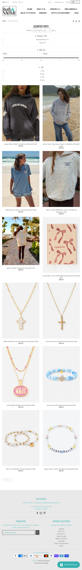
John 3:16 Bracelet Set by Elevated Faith (20, 469)
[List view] (55, 30)
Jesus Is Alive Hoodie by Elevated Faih (21, 268)
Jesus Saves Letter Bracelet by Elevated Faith (61, 469)
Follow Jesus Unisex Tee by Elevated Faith (20, 210)
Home (4, 21)
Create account (59, 2)
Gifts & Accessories (60, 13)
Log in (49, 2)
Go (37, 532)
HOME (29, 9)
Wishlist (68, 2)
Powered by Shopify (41, 563)
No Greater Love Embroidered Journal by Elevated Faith (61, 277)
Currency (15, 2)
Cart (76, 2)
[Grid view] (53, 30)
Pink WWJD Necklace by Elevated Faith (21, 405)
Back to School (28, 13)
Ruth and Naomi (44, 561)
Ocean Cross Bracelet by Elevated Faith (61, 405)
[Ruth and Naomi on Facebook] (73, 21)
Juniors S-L (55, 9)
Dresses (43, 13)
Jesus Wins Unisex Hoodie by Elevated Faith (21, 144)
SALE (76, 13)
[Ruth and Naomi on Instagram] (76, 21)
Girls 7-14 (41, 9)
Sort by (28, 30)
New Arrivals (71, 9)
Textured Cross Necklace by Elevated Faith (61, 341)
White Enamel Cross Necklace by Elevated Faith (20, 341)
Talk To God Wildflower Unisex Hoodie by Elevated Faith (61, 211)
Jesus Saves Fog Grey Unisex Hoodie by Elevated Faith (61, 145)
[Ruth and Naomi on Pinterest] (79, 21)
